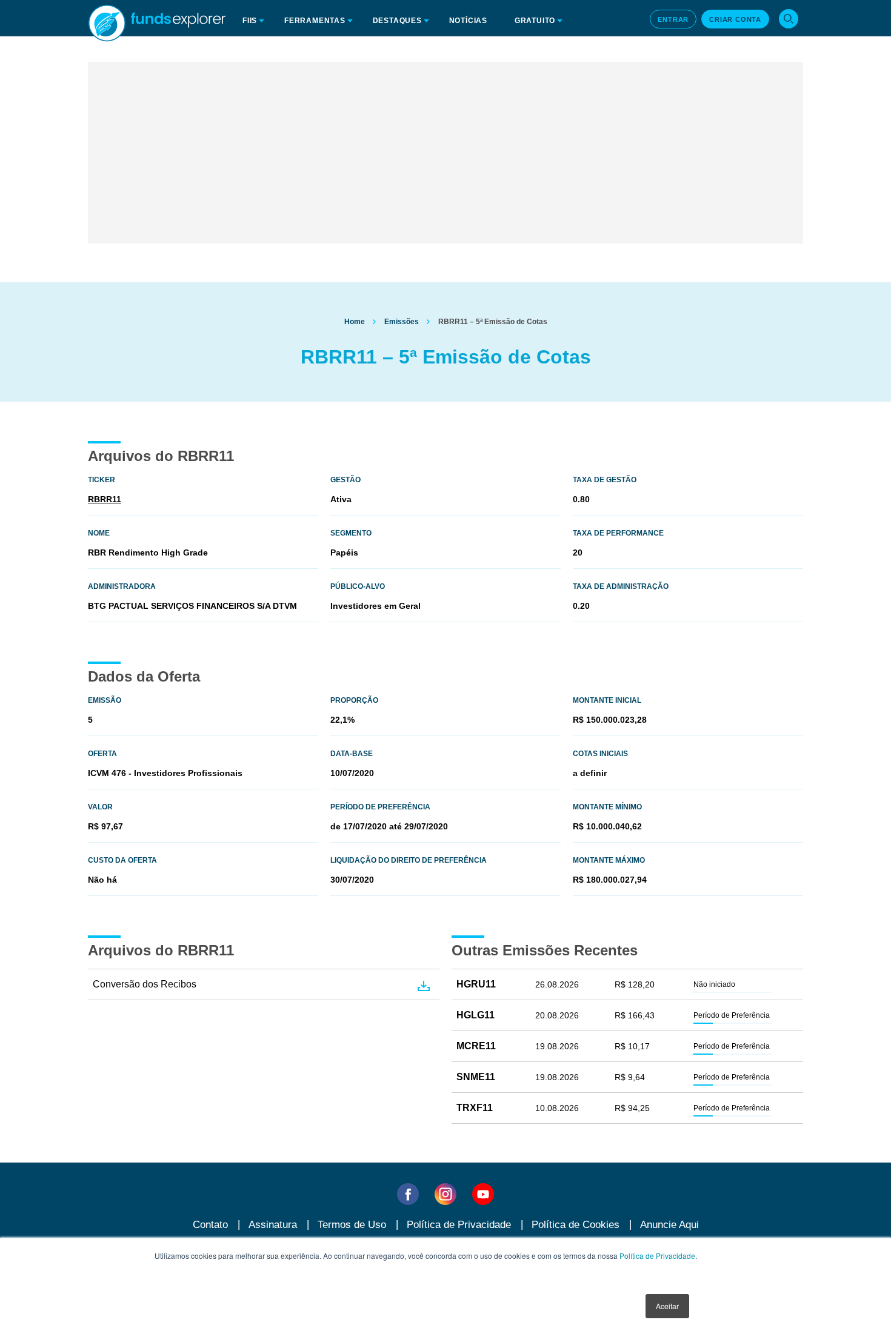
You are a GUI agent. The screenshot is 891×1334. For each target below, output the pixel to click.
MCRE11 (476, 1046)
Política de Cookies (575, 1224)
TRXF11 (474, 1108)
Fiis (249, 20)
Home (354, 321)
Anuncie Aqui (669, 1224)
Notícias (468, 20)
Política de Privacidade (657, 1255)
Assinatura (273, 1224)
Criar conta (735, 19)
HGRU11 (476, 984)
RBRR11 (104, 499)
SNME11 (475, 1077)
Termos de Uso (352, 1224)
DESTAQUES (397, 20)
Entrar (673, 19)
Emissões (401, 321)
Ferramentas (314, 20)
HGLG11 (475, 1015)
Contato (210, 1224)
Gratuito (535, 20)
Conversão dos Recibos (144, 984)
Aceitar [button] (667, 1306)
